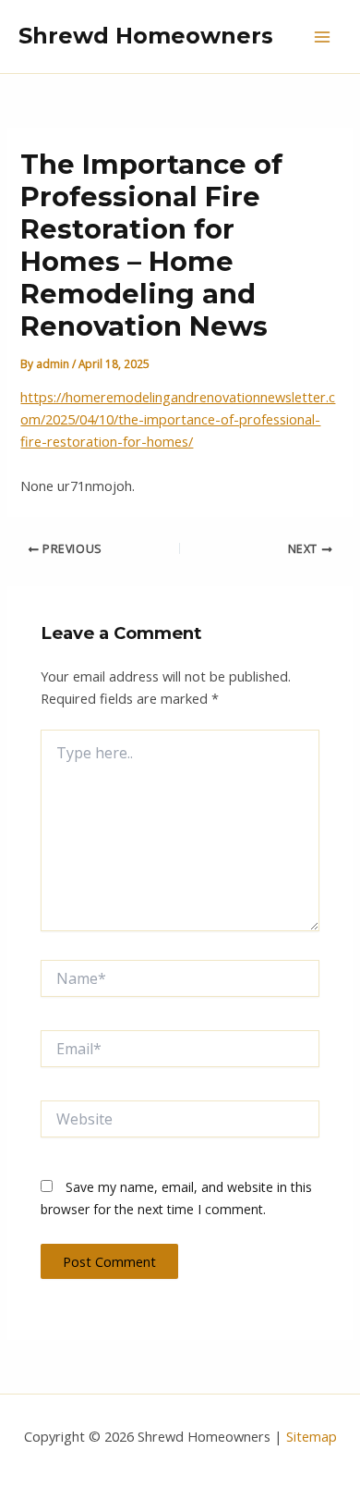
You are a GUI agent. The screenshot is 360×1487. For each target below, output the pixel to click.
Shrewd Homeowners (145, 35)
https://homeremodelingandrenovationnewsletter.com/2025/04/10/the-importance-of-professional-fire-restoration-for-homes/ (177, 418)
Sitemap (311, 1436)
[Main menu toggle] (322, 37)
